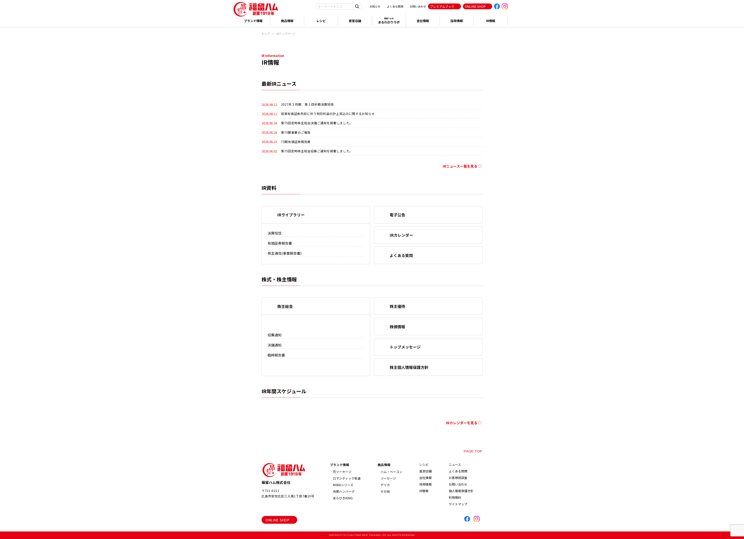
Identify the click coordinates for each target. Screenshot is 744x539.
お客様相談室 (458, 477)
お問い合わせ (418, 6)
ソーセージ (388, 478)
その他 (385, 491)
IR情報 (490, 20)
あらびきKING (343, 498)
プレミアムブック (442, 6)
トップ (266, 34)
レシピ (321, 20)
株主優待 (397, 306)
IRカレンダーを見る (461, 422)
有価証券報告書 (280, 243)
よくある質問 (395, 6)
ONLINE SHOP (475, 6)
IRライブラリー (291, 215)
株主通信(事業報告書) (284, 253)
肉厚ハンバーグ (344, 491)
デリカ (385, 484)
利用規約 (455, 497)
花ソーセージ (342, 471)
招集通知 (275, 334)
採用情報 (456, 20)
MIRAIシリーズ (343, 484)
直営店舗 (355, 20)
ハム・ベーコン (391, 471)
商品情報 (287, 20)
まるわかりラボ (389, 20)
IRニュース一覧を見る (460, 166)
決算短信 (275, 233)
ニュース (455, 464)
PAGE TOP (473, 451)
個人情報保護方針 (461, 490)
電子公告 (397, 215)
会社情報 (423, 20)
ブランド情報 (253, 20)
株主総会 (285, 306)
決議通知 (275, 344)
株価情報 (397, 326)
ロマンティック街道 (347, 478)
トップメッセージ (405, 347)
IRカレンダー (401, 235)
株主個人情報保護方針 (409, 367)
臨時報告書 (276, 354)
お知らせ (374, 6)
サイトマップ (458, 504)
